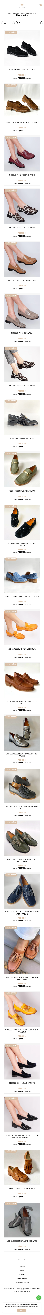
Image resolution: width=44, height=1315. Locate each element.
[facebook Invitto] (25, 1259)
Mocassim (16, 13)
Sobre (22, 1270)
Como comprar (22, 1278)
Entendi (21, 1310)
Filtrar (4, 23)
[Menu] (4, 5)
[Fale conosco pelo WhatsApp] (38, 1297)
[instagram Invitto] (19, 1259)
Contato (22, 1274)
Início (9, 13)
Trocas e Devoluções (22, 1282)
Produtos (22, 1266)
